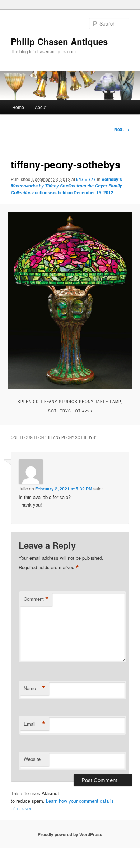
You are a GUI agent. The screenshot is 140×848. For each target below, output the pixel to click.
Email (34, 724)
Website (32, 759)
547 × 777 (86, 179)
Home (18, 107)
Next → (121, 129)
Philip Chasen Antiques (59, 41)
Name (34, 688)
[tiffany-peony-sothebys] (70, 300)
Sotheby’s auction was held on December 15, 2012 (66, 186)
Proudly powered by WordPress (70, 834)
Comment (36, 599)
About (40, 107)
